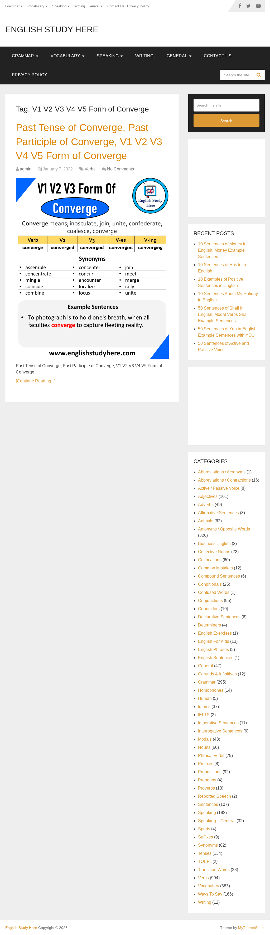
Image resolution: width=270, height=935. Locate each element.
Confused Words (213, 592)
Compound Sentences (219, 576)
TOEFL (204, 861)
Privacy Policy (138, 6)
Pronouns (207, 780)
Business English (214, 543)
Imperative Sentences (218, 723)
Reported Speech (214, 796)
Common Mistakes (215, 568)
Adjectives (208, 496)
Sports (204, 829)
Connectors (209, 609)
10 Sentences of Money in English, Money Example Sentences (222, 250)
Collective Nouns (214, 551)
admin (25, 169)
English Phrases (213, 649)
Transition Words (214, 869)
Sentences (208, 804)
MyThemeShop (251, 928)
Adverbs (206, 504)
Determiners (209, 625)
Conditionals (210, 584)
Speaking (59, 6)
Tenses (204, 853)
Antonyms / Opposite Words (224, 529)
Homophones (210, 690)
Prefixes (205, 763)
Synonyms (208, 845)
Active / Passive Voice (218, 488)
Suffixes (205, 837)
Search (259, 75)
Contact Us (115, 6)
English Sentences (215, 657)
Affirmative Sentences (218, 513)
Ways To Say (210, 894)
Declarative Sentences (219, 617)
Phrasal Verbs (211, 755)
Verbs (90, 169)
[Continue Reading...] (35, 381)
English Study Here (51, 29)
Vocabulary (35, 6)
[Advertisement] (232, 177)
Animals (205, 521)
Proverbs (206, 788)
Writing (79, 6)
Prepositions (209, 772)
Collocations (209, 560)
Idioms (204, 706)
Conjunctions (210, 600)
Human (205, 698)
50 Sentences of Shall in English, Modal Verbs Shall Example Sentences (223, 314)
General (93, 6)
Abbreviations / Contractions (224, 480)
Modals (205, 739)
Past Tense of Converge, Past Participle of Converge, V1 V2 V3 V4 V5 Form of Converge (89, 141)
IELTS (204, 714)
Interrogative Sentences (220, 731)
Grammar (12, 6)
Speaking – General (216, 820)
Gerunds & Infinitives (217, 674)
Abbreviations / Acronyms (221, 472)
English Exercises (215, 633)
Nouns (204, 747)
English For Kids (213, 641)
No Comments (120, 169)
